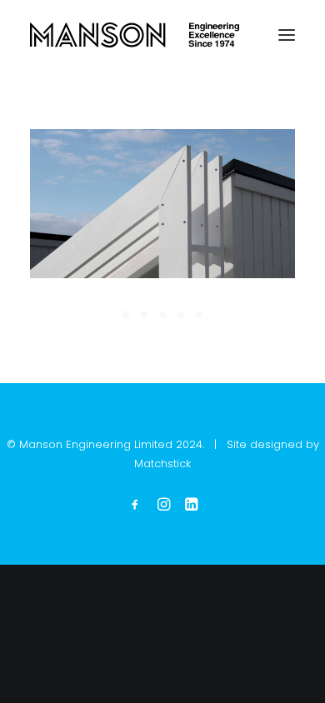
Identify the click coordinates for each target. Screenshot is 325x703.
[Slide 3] (162, 315)
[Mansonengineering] (134, 34)
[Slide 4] (181, 315)
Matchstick (162, 463)
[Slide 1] (126, 315)
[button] (286, 35)
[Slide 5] (199, 315)
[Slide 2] (144, 315)
